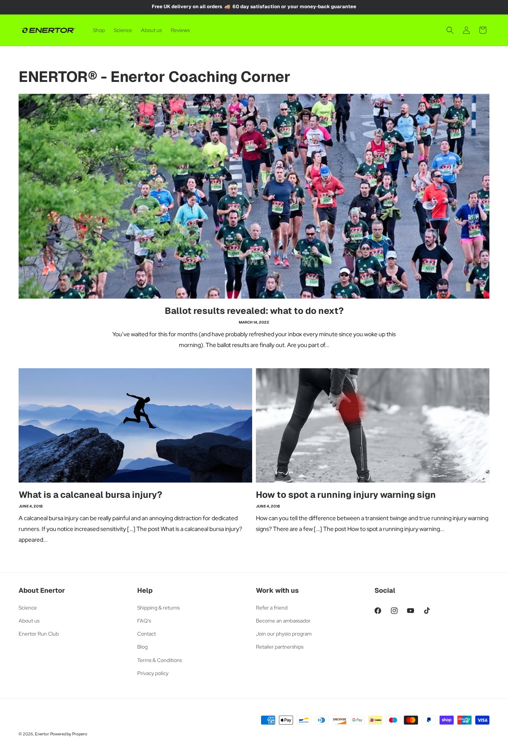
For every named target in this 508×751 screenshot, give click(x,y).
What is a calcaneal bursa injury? (90, 494)
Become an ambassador (283, 620)
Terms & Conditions (159, 660)
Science (28, 607)
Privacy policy (152, 673)
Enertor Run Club (39, 633)
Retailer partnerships (279, 646)
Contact (146, 633)
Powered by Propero (68, 733)
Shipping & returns (158, 607)
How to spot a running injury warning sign (346, 494)
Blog (142, 646)
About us (29, 620)
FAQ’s (144, 620)
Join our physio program (284, 633)
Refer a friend (271, 607)
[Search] (450, 30)
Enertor (42, 733)
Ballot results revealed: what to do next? (254, 310)
